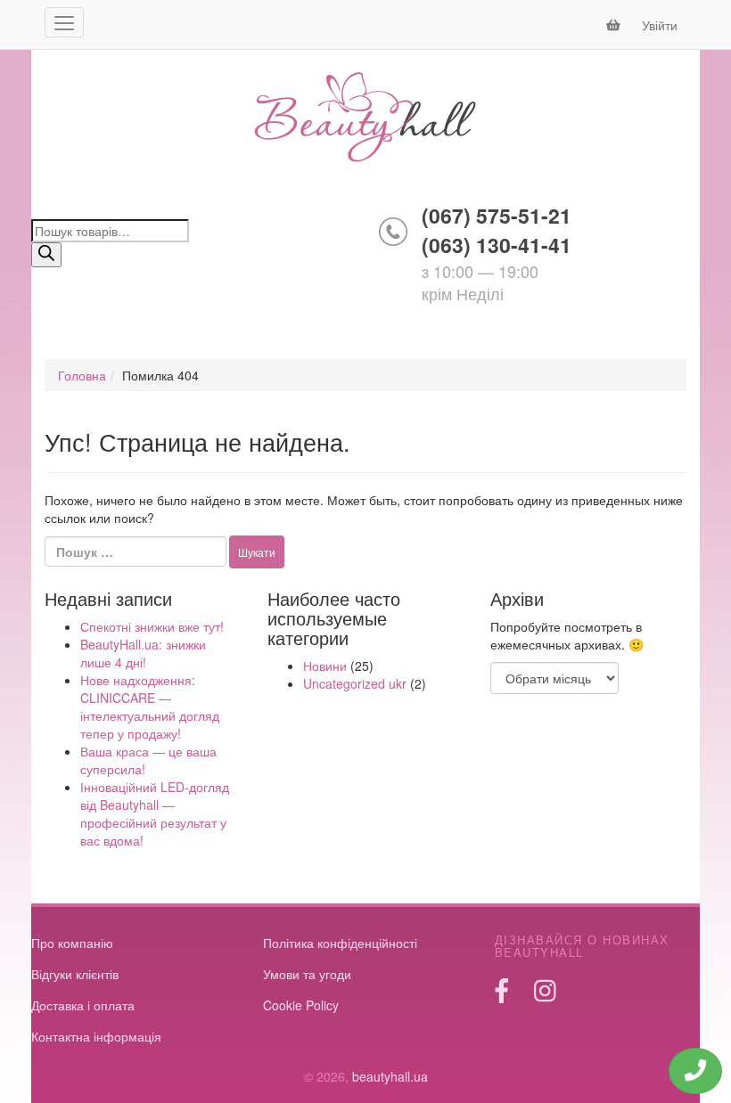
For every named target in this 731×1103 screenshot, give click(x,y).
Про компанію (72, 943)
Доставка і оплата (83, 1005)
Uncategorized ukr (355, 683)
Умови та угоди (307, 974)
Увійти (660, 25)
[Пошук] (46, 254)
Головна (82, 375)
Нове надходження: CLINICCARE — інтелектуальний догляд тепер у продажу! (149, 706)
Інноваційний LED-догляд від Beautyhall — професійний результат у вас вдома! (154, 813)
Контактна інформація (96, 1036)
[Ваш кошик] (615, 25)
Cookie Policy (301, 1005)
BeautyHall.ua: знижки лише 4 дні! (143, 653)
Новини (325, 665)
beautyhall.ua (365, 119)
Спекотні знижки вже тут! (152, 626)
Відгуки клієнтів (75, 974)
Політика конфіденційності (340, 943)
